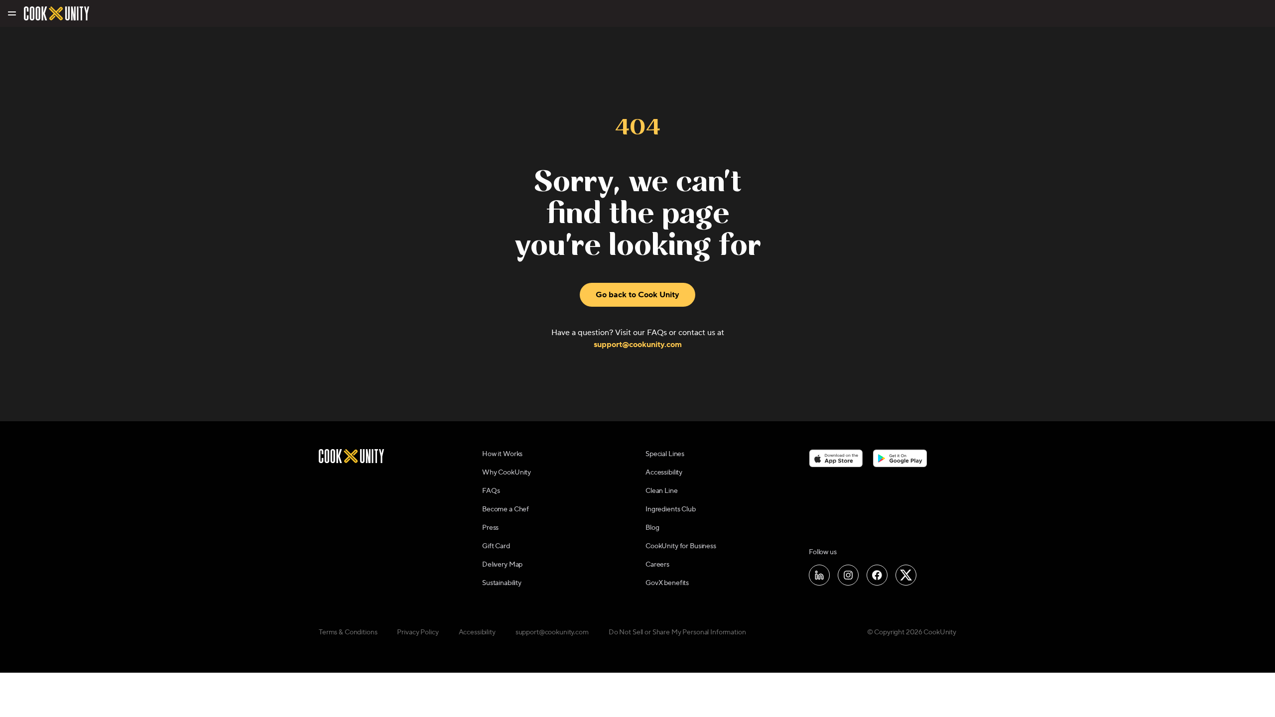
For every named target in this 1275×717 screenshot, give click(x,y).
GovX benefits (667, 583)
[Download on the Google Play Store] (900, 458)
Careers (657, 564)
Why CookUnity (506, 472)
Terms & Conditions (348, 632)
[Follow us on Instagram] (848, 575)
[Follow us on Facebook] (877, 575)
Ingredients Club (670, 509)
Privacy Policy (417, 632)
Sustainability (501, 583)
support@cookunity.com (638, 345)
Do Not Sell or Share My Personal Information (677, 632)
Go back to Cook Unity (637, 295)
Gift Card (496, 546)
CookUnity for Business (680, 546)
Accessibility (663, 472)
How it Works (502, 454)
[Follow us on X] (906, 575)
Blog (652, 527)
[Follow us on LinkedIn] (819, 575)
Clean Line (661, 490)
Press (490, 527)
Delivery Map (502, 564)
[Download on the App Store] (836, 458)
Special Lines (664, 454)
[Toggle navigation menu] (11, 13)
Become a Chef (505, 509)
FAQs (491, 490)
